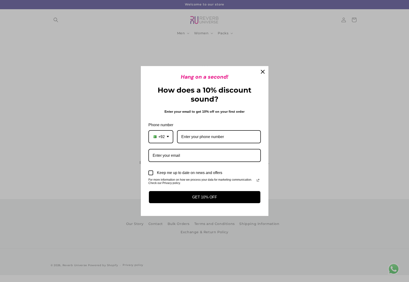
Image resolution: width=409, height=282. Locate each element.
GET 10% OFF (204, 197)
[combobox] (160, 136)
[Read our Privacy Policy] (258, 180)
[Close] (262, 71)
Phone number (160, 125)
